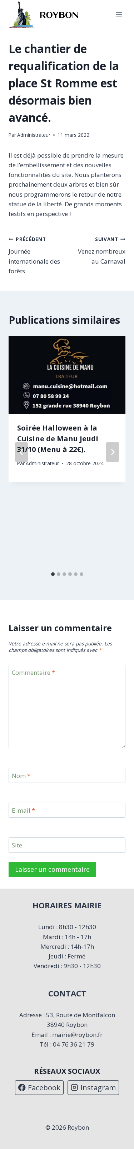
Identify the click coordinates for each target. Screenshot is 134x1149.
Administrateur (33, 134)
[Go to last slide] (21, 452)
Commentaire (33, 673)
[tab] (53, 574)
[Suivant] (112, 452)
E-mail (23, 810)
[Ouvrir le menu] (118, 14)
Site (17, 845)
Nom (21, 776)
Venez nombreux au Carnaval (101, 250)
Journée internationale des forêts (34, 255)
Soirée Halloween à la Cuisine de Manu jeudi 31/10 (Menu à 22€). (57, 438)
